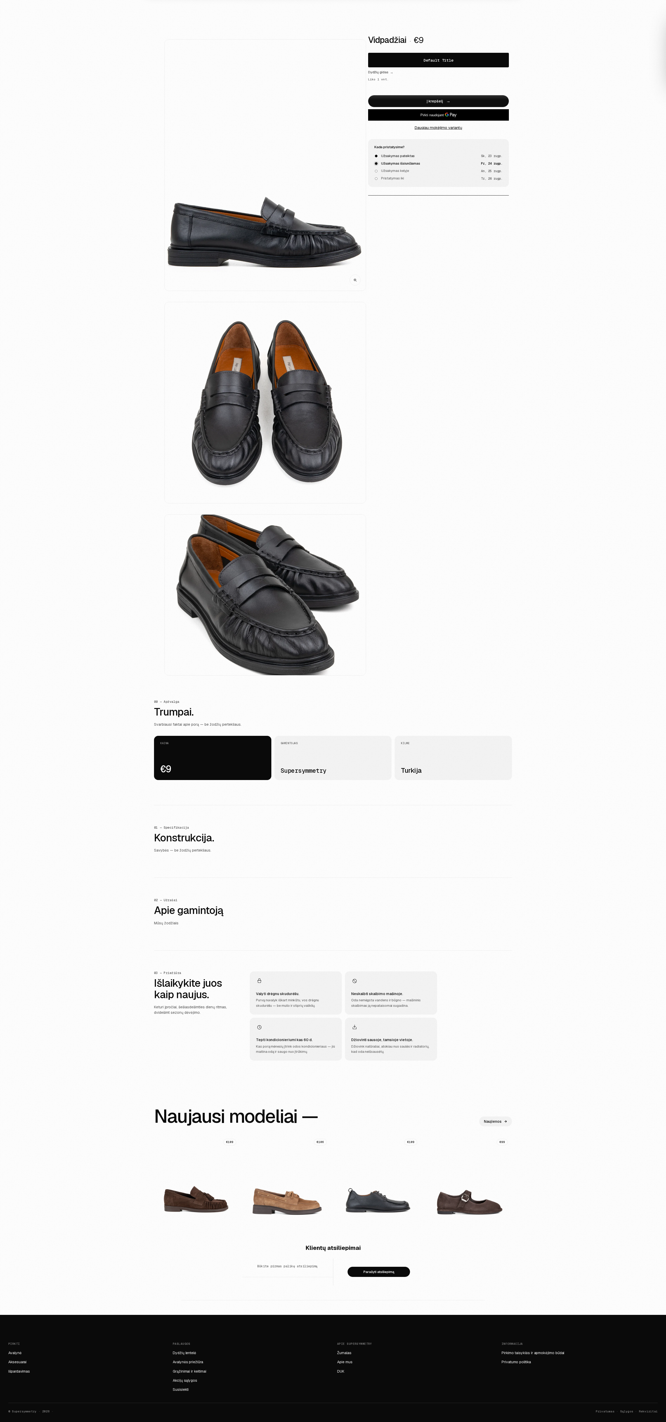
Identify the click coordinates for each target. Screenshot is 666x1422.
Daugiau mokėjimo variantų (438, 127)
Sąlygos (626, 1411)
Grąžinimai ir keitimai (189, 1371)
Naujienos (493, 1121)
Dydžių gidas (380, 72)
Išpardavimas (19, 1371)
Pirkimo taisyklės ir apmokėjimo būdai (533, 1352)
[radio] (438, 60)
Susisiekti (181, 1389)
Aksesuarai (17, 1362)
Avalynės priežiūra (188, 1362)
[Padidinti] (355, 280)
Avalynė (15, 1352)
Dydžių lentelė (184, 1352)
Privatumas (605, 1411)
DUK (340, 1371)
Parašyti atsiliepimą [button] (378, 1272)
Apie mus (344, 1362)
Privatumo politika (516, 1362)
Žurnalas (344, 1352)
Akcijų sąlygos (185, 1380)
